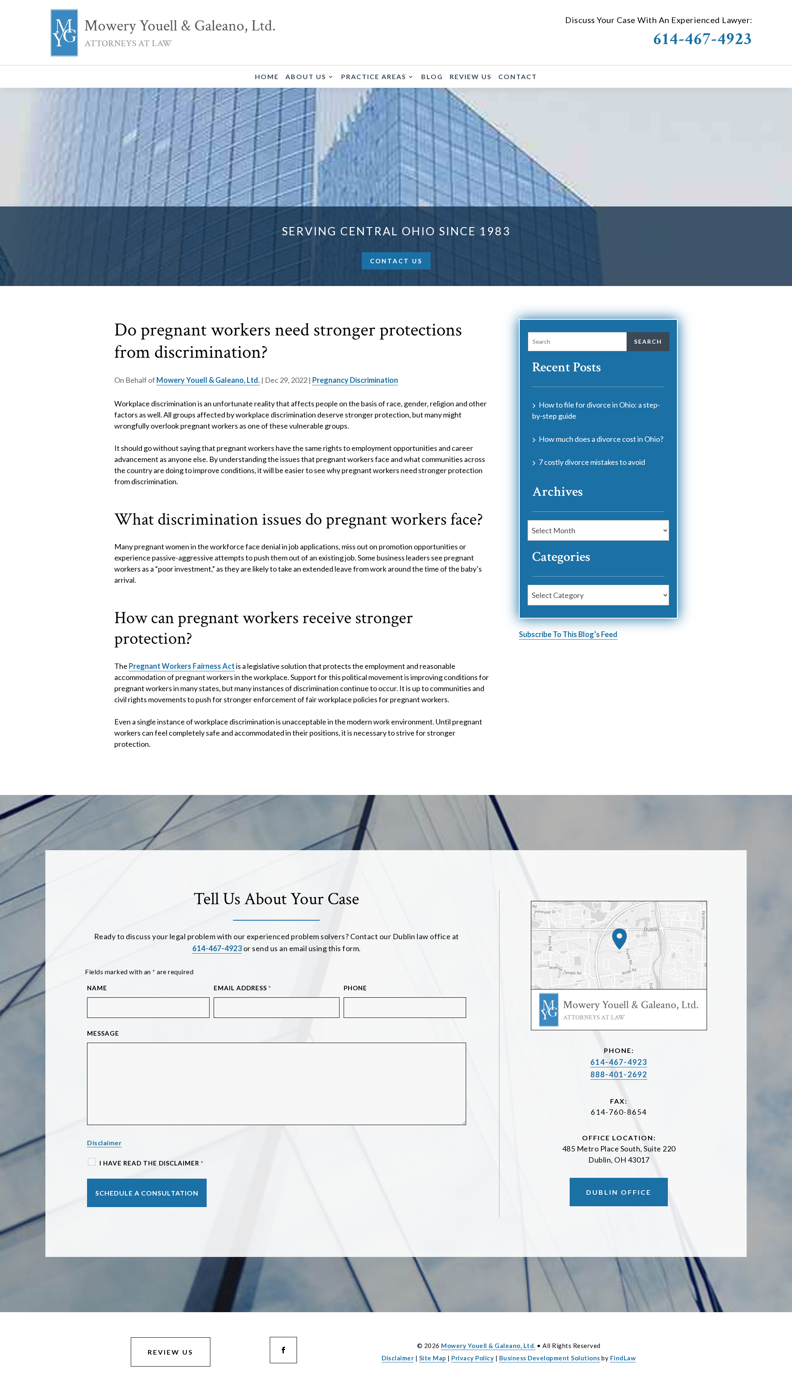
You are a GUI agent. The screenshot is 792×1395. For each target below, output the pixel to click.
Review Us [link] (471, 77)
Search (648, 341)
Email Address (242, 988)
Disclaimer (104, 1142)
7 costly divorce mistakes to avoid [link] (592, 462)
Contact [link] (517, 77)
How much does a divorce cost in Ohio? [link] (601, 438)
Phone (355, 988)
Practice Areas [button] (373, 77)
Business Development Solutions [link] (549, 1358)
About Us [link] (305, 77)
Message (103, 1033)
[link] (163, 32)
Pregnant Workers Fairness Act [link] (182, 666)
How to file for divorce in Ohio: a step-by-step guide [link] (596, 410)
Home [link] (267, 77)
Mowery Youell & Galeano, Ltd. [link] (208, 380)
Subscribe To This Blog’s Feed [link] (568, 634)
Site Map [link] (432, 1358)
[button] (283, 1350)
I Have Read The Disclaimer (151, 1163)
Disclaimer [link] (398, 1358)
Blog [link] (432, 77)
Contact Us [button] (396, 261)
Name (97, 988)
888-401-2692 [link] (618, 1074)
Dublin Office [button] (618, 1192)
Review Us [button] (170, 1352)
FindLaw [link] (623, 1358)
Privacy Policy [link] (472, 1358)
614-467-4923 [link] (702, 39)
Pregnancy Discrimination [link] (355, 380)
